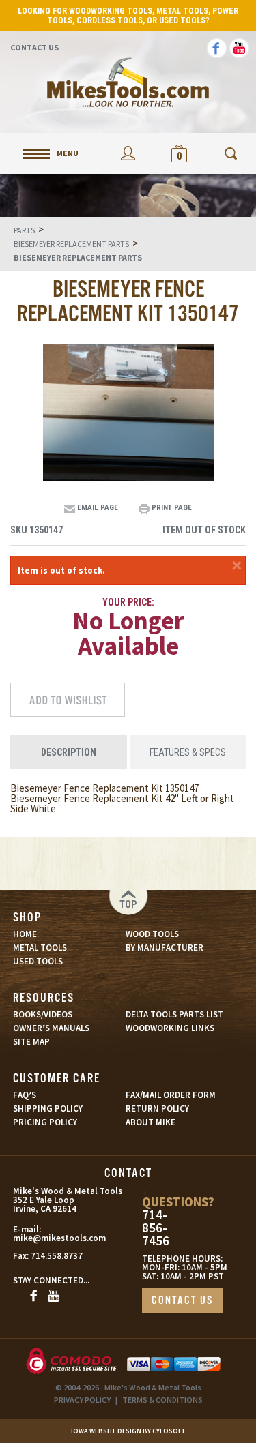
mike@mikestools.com (44, 1238)
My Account (128, 153)
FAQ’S (24, 1094)
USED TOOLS (38, 961)
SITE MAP (31, 1041)
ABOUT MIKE (150, 1122)
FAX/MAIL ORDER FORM (171, 1094)
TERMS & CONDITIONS (162, 1399)
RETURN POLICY (157, 1108)
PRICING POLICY (45, 1122)
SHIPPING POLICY (48, 1108)
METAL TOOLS (40, 947)
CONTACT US (182, 1301)
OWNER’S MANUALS (51, 1028)
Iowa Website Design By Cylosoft (128, 1431)
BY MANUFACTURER (164, 947)
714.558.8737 (57, 1255)
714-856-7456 (155, 1227)
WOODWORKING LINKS (170, 1028)
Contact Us (34, 47)
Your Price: (128, 602)
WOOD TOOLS (152, 933)
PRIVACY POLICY (82, 1399)
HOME (25, 933)
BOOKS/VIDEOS (42, 1014)
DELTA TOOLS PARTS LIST (174, 1014)
